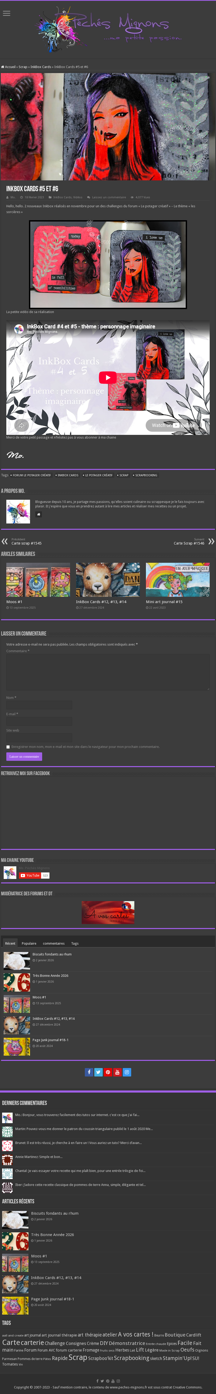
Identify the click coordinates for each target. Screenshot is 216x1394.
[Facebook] (89, 1072)
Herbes (122, 1350)
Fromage (91, 1350)
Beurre (159, 1335)
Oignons (201, 1350)
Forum (30, 1350)
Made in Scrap (169, 1350)
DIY (104, 1343)
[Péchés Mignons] (108, 28)
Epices (172, 1344)
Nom (11, 698)
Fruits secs (107, 1350)
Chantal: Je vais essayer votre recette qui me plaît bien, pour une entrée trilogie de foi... (80, 1171)
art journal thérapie (59, 1335)
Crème (93, 1343)
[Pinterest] (108, 1072)
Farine (18, 1350)
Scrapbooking (146, 475)
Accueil (10, 67)
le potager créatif (98, 475)
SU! (195, 1358)
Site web (12, 730)
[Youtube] (117, 1072)
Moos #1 (14, 601)
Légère (152, 1350)
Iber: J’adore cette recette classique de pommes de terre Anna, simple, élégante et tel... (80, 1185)
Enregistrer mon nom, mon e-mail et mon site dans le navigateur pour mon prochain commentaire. (86, 747)
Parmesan (9, 1359)
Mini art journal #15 (164, 601)
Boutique (175, 1335)
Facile (185, 1343)
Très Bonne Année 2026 (50, 976)
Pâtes (47, 1359)
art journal (32, 1335)
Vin (21, 1364)
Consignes (76, 1343)
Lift (140, 1350)
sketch (156, 1358)
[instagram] (127, 1072)
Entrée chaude (156, 1344)
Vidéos (77, 197)
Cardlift (193, 1335)
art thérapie (90, 1335)
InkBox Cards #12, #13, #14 (101, 601)
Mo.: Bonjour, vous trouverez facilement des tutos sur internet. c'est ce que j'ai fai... (77, 1115)
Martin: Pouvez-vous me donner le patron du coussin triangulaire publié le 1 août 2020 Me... (84, 1129)
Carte (11, 1342)
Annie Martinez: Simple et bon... (38, 1157)
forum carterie (69, 1350)
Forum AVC (46, 1350)
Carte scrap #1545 (27, 541)
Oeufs (187, 1350)
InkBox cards (68, 475)
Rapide (60, 1358)
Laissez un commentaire (109, 197)
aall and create (12, 1335)
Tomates (10, 1364)
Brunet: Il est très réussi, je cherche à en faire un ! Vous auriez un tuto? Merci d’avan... (78, 1143)
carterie (32, 1343)
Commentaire (18, 651)
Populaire (29, 943)
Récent (10, 943)
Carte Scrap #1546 (189, 541)
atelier (109, 1335)
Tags (74, 943)
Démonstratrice (127, 1343)
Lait (132, 1350)
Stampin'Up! (177, 1358)
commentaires (54, 943)
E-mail (12, 714)
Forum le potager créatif (32, 475)
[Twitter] (98, 1072)
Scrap (23, 67)
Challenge (55, 1343)
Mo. (13, 197)
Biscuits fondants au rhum (52, 954)
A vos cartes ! (136, 1334)
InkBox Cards (41, 67)
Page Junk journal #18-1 (50, 1040)
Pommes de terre (30, 1359)
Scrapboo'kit (100, 1358)
